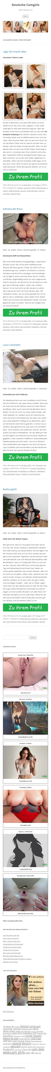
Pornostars (7, 324)
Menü (25, 16)
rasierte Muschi (14, 191)
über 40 (29, 1052)
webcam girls (15, 194)
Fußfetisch (32, 471)
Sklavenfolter (40, 1047)
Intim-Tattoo (14, 327)
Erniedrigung (23, 471)
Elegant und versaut (10, 962)
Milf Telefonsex (8, 1011)
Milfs (45, 321)
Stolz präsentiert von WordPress (14, 1067)
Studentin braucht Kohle (12, 947)
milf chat (43, 327)
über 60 (42, 622)
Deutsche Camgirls (25, 5)
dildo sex (20, 1031)
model (14, 1041)
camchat (8, 1028)
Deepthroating (27, 1029)
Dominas (39, 321)
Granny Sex (42, 1033)
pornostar (6, 330)
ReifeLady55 (10, 489)
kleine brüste (41, 188)
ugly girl (41, 191)
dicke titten (37, 324)
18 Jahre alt (8, 1026)
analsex (20, 188)
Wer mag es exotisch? (11, 938)
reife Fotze (35, 1044)
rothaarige (6, 1047)
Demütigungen (12, 471)
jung (23, 1036)
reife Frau (42, 1044)
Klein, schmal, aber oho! (11, 941)
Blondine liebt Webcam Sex (13, 956)
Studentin (8, 1049)
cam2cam (27, 188)
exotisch (34, 1032)
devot (33, 188)
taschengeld (18, 1050)
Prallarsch (24, 474)
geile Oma (34, 619)
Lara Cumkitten (12, 345)
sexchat (24, 1047)
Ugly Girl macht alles (14, 51)
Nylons (18, 474)
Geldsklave (41, 471)
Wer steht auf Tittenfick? (12, 953)
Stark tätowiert (32, 191)
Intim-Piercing (11, 622)
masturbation (24, 1039)
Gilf (40, 619)
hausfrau (8, 1035)
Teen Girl (27, 1049)
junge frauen (33, 1035)
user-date (6, 194)
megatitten (35, 327)
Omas (38, 616)
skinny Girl (32, 1047)
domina (44, 324)
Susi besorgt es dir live (11, 935)
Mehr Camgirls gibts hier (13, 921)
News (38, 185)
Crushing (33, 468)
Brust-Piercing (25, 619)
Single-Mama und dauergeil (13, 944)
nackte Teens (24, 1041)
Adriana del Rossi (13, 209)
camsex (17, 1028)
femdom (6, 327)
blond (24, 1026)
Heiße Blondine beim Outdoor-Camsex (17, 959)
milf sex (7, 1041)
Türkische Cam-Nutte (11, 950)
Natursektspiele (9, 474)
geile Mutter (7, 1033)
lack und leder (25, 327)
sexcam (23, 191)
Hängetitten (17, 1036)
